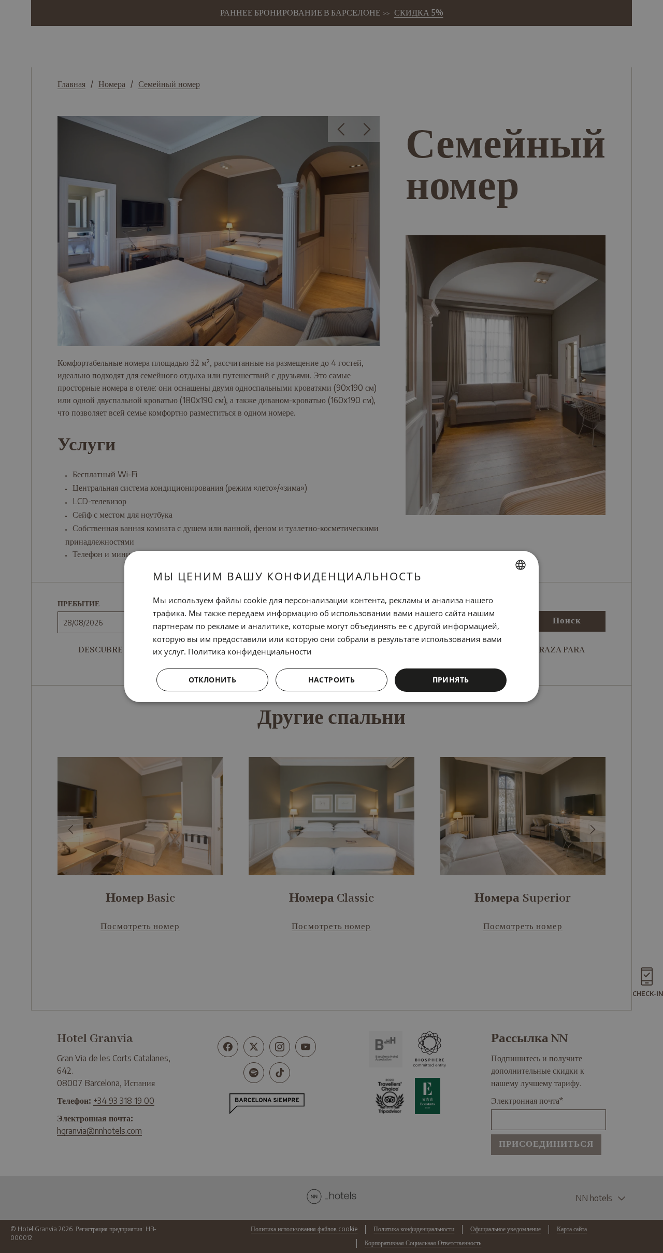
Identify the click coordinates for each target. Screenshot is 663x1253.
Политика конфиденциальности (250, 651)
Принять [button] (451, 680)
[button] (331, 680)
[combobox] (520, 565)
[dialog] (331, 626)
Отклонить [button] (213, 680)
